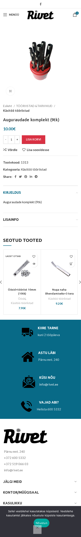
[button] (71, 263)
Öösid (22, 298)
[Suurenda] (10, 91)
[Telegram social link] (36, 176)
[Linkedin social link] (30, 176)
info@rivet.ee (48, 384)
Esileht (8, 106)
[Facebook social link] (40, 4)
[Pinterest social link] (25, 176)
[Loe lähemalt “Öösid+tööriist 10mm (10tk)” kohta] (34, 263)
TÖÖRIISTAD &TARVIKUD (34, 106)
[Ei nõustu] (37, 529)
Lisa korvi (33, 139)
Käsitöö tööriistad (16, 110)
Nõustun (41, 523)
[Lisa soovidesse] (34, 256)
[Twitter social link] (20, 176)
